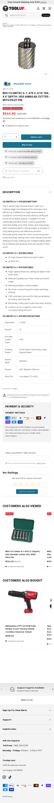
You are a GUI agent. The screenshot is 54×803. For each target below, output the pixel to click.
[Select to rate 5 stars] (38, 484)
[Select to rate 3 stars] (26, 484)
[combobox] (21, 15)
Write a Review (27, 492)
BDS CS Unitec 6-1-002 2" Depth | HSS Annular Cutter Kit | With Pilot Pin (22, 554)
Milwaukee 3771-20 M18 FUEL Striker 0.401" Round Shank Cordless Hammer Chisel (20, 629)
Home (5, 23)
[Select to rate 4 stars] (32, 484)
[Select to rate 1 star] (15, 484)
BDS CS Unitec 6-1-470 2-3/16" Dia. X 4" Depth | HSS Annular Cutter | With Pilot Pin (27, 25)
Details (43, 2)
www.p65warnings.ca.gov (18, 397)
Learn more (41, 463)
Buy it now (27, 145)
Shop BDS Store (22, 84)
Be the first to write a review (13, 104)
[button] (44, 8)
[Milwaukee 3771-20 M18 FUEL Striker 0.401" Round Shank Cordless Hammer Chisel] (23, 604)
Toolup (10, 796)
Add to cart (36, 137)
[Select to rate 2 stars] (21, 484)
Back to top (27, 700)
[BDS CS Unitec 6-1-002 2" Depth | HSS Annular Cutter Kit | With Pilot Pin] (23, 530)
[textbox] (27, 458)
